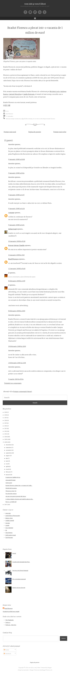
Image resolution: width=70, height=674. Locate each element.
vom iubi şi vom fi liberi (35, 4)
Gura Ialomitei (9, 527)
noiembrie (8, 447)
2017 (5, 417)
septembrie (9, 453)
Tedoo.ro (7, 622)
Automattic (26, 670)
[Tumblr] (44, 12)
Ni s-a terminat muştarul (19, 579)
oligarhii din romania (26, 118)
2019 (5, 412)
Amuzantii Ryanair (10, 480)
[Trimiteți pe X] (7, 105)
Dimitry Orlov (9, 518)
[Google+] (30, 12)
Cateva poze (9, 482)
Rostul (14, 553)
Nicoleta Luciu (55, 91)
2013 (5, 428)
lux (20, 118)
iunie (7, 461)
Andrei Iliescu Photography (12, 515)
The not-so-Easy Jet (11, 491)
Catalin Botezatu (29, 94)
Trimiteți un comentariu (12, 383)
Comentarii (8, 653)
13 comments (9, 116)
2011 (5, 434)
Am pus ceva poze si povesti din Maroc (16, 496)
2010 (5, 436)
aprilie (7, 466)
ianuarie (8, 474)
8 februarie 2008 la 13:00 (16, 311)
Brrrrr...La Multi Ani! (11, 501)
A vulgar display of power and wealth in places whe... (19, 499)
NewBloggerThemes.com (45, 670)
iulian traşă (12, 229)
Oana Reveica (8, 532)
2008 (5, 442)
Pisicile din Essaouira (11, 488)
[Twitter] (35, 12)
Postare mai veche (59, 132)
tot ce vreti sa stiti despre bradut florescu (44, 118)
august (7, 455)
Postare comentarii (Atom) (22, 391)
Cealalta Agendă (9, 520)
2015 (5, 423)
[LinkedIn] (40, 12)
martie (7, 469)
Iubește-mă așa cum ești (18, 587)
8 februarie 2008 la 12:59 (16, 281)
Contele (7, 525)
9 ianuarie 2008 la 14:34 (16, 225)
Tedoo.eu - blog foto (10, 625)
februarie (8, 472)
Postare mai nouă (10, 132)
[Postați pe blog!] (6, 105)
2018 (5, 415)
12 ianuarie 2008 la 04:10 (16, 269)
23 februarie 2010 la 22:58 (17, 363)
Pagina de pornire (34, 132)
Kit (6, 530)
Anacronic (8, 513)
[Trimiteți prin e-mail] (4, 105)
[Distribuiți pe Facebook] (9, 105)
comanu (11, 213)
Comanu (7, 523)
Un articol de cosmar (11, 493)
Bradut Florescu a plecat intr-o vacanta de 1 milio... (19, 485)
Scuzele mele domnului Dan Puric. (21, 562)
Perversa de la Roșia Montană (20, 570)
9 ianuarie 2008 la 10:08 (16, 159)
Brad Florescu (9, 113)
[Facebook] (26, 12)
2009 (5, 439)
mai (7, 464)
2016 (5, 420)
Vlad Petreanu (9, 537)
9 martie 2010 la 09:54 (16, 379)
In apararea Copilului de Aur (13, 477)
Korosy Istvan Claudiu (16, 245)
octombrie (8, 450)
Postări (7, 650)
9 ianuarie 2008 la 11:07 (16, 195)
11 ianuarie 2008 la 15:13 (16, 255)
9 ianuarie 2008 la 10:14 (16, 173)
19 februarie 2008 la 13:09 (17, 346)
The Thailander (9, 620)
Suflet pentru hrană (10, 535)
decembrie (8, 444)
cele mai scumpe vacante (12, 118)
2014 (5, 426)
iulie (7, 458)
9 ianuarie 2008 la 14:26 (16, 208)
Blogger (50, 667)
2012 (5, 431)
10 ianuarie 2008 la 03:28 (16, 241)
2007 (5, 504)
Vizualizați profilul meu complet (11, 611)
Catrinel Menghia (15, 94)
